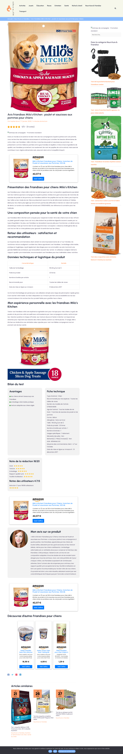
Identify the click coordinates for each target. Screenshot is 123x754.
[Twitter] (12, 674)
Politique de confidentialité (67, 751)
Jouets (31, 6)
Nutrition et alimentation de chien (20, 734)
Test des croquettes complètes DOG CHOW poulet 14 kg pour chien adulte (43, 717)
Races (49, 6)
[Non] (121, 750)
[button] (115, 8)
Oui (50, 751)
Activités (22, 6)
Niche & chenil (77, 6)
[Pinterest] (16, 674)
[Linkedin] (20, 674)
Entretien (58, 6)
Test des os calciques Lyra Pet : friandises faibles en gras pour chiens (64, 714)
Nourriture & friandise (93, 6)
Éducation (40, 6)
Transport (22, 11)
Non (55, 751)
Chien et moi (13, 8)
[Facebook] (8, 674)
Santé (66, 6)
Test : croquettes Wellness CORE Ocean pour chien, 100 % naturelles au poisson (20, 728)
